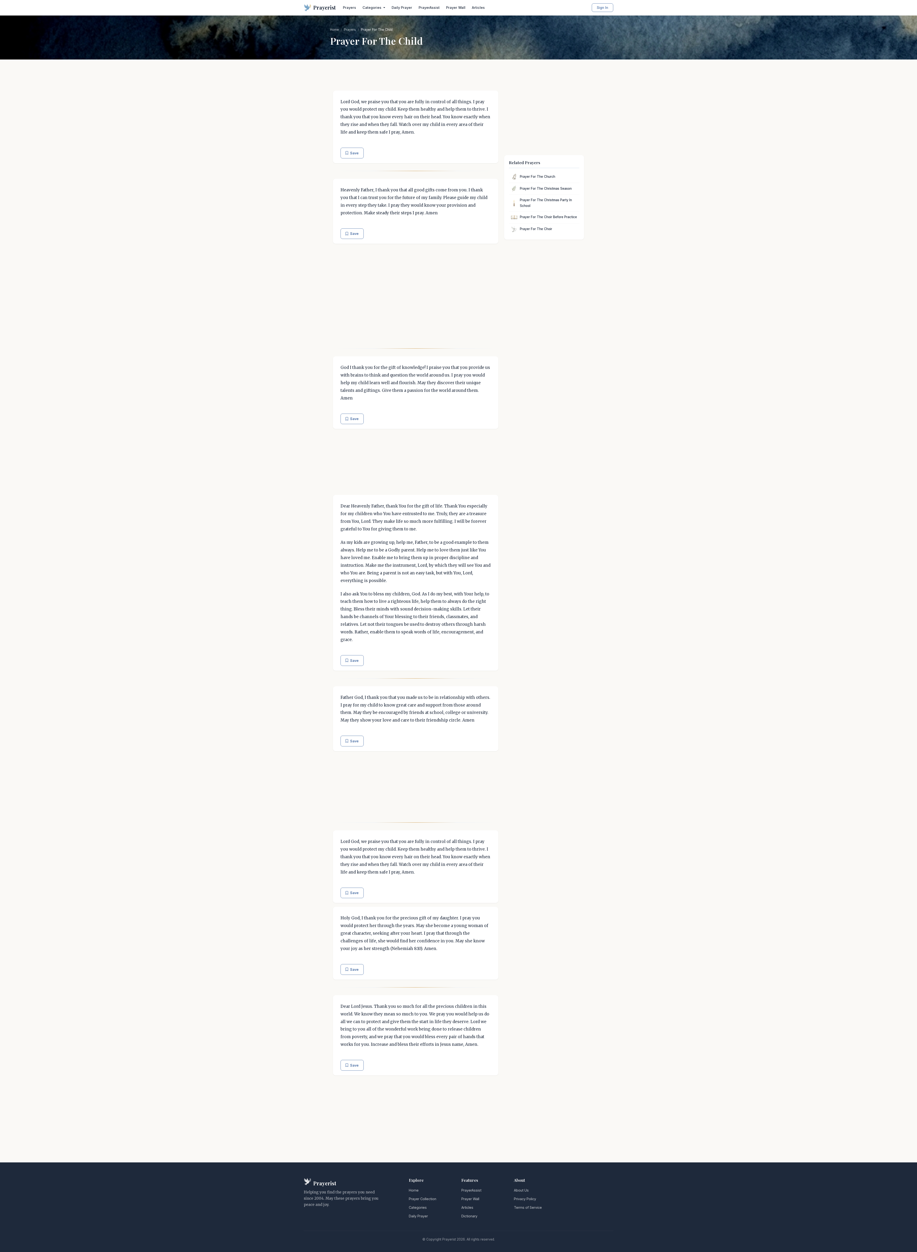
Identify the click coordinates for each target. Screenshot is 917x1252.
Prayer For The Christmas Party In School (546, 203)
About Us (521, 1190)
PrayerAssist (429, 7)
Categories (418, 1207)
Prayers (349, 7)
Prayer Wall (455, 7)
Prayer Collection (422, 1199)
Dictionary (469, 1216)
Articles (478, 7)
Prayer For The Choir (536, 229)
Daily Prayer (402, 7)
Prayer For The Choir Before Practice (548, 217)
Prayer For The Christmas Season (546, 188)
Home (334, 30)
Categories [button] (372, 7)
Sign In (602, 7)
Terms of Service (528, 1207)
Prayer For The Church (537, 176)
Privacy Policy (525, 1199)
